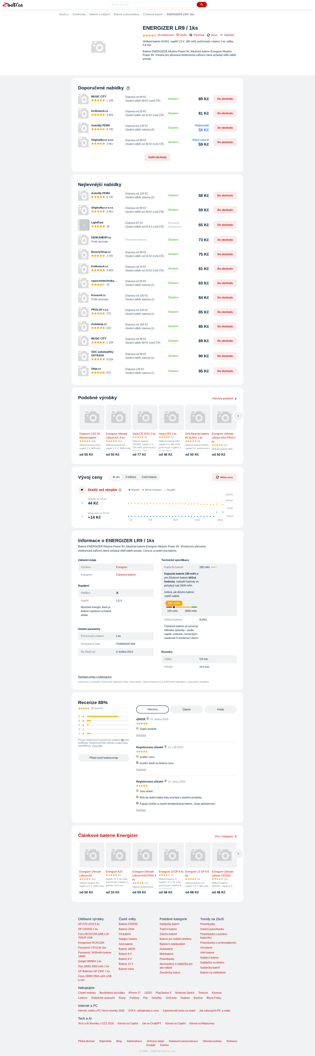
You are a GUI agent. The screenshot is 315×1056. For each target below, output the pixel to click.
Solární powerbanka (212, 929)
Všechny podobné (222, 398)
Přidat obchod (86, 1041)
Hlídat (214, 35)
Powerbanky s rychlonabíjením (218, 942)
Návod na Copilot (128, 1023)
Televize (203, 992)
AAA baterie (126, 944)
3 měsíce (131, 477)
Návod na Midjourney (201, 1023)
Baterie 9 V (125, 953)
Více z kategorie (224, 836)
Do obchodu (225, 98)
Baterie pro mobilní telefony (175, 939)
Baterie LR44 (126, 929)
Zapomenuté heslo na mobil (179, 1010)
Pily (145, 997)
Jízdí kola (171, 997)
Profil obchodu (99, 241)
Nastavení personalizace (183, 1041)
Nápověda (105, 1041)
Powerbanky (167, 959)
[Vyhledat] (202, 4)
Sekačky (157, 997)
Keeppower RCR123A (91, 942)
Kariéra (164, 1045)
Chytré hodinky (87, 992)
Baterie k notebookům (172, 944)
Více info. (97, 745)
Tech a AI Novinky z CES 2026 (96, 1023)
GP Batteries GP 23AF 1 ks (94, 971)
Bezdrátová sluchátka (112, 992)
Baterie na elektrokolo (213, 972)
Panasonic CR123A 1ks (92, 947)
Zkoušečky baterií (170, 972)
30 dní (116, 477)
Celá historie (149, 477)
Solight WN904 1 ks (89, 961)
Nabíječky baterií (169, 924)
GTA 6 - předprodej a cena (143, 1010)
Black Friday (214, 997)
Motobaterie (166, 953)
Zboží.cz (64, 14)
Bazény (198, 997)
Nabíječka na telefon (212, 962)
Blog (119, 1041)
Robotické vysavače (103, 997)
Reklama (232, 1041)
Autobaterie (166, 949)
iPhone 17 (135, 992)
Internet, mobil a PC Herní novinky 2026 (101, 1010)
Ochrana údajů (155, 1041)
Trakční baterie (168, 929)
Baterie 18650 (127, 949)
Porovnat (199, 35)
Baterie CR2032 (128, 924)
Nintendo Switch (184, 992)
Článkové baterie (153, 14)
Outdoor (185, 997)
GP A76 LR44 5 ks (89, 924)
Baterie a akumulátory (126, 14)
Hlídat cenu (226, 477)
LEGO (148, 992)
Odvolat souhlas (212, 1041)
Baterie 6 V (125, 959)
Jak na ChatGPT (151, 1023)
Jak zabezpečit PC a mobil (214, 1010)
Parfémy (134, 997)
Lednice (82, 997)
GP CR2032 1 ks (88, 929)
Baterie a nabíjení (100, 14)
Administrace (134, 1041)
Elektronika (79, 14)
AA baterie (125, 934)
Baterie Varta (126, 969)
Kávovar (217, 992)
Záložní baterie (168, 934)
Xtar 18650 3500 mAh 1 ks (93, 966)
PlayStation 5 (163, 992)
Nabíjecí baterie (128, 939)
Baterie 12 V (126, 963)
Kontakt (150, 1045)
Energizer (121, 567)
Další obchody (157, 157)
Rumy (122, 997)
